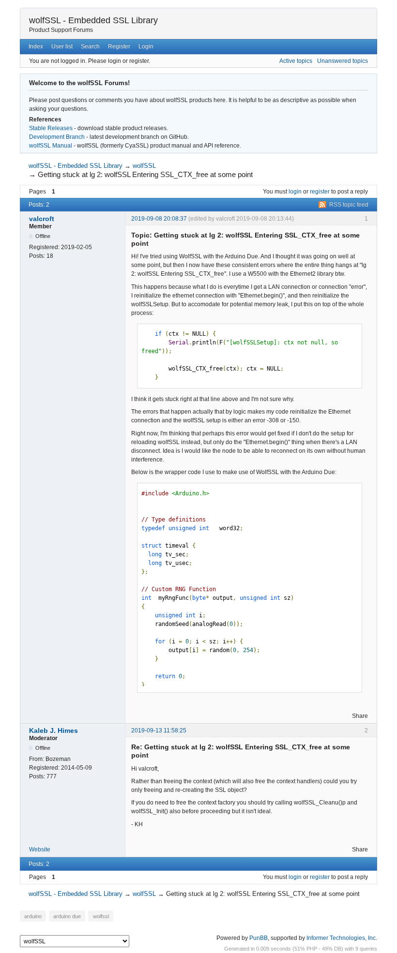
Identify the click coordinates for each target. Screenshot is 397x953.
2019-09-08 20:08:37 (159, 218)
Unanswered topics (342, 61)
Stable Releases (51, 128)
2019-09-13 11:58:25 (158, 730)
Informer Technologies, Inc (341, 938)
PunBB (258, 938)
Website (39, 849)
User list (62, 46)
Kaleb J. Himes (53, 730)
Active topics (295, 61)
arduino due (67, 916)
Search (90, 46)
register (320, 191)
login (295, 191)
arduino (33, 916)
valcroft (41, 219)
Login (145, 46)
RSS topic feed (348, 204)
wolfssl (101, 916)
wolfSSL (144, 165)
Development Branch (57, 137)
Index (36, 46)
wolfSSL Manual (50, 145)
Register (119, 46)
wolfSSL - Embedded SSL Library (93, 20)
